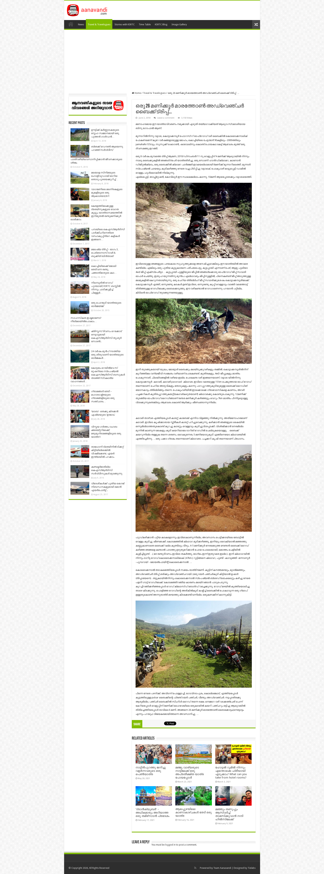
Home (71, 24)
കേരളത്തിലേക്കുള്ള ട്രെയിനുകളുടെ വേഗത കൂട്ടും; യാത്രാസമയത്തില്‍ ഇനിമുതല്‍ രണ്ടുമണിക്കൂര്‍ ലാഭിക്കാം (96, 213)
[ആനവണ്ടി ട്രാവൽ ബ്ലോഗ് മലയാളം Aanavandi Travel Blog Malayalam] (89, 9)
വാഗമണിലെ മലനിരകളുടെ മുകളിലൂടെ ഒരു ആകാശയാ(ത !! (106, 192)
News (81, 24)
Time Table (145, 24)
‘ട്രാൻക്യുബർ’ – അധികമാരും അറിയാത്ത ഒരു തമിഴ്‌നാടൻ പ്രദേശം (152, 813)
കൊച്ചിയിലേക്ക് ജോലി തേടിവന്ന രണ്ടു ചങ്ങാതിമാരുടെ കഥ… (104, 269)
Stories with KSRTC (125, 24)
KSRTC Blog (161, 24)
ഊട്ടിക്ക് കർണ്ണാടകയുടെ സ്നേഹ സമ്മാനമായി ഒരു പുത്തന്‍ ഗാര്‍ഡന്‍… (105, 133)
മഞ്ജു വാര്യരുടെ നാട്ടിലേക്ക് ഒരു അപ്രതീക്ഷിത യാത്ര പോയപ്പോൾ (189, 772)
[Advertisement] (162, 60)
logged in (170, 844)
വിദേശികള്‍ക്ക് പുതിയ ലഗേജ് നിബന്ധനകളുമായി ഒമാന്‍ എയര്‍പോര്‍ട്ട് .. (107, 487)
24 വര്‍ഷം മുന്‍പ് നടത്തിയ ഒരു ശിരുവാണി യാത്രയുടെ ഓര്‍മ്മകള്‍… (107, 354)
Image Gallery (179, 24)
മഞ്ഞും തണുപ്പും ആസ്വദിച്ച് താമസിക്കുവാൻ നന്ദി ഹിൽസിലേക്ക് (229, 814)
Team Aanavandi (222, 868)
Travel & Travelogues (99, 24)
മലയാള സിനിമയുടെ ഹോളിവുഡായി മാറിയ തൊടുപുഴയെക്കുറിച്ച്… (104, 176)
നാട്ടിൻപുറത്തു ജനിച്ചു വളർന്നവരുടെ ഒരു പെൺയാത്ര (151, 771)
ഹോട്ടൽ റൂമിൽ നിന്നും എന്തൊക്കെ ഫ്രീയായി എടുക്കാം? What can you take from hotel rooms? (231, 772)
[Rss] (195, 868)
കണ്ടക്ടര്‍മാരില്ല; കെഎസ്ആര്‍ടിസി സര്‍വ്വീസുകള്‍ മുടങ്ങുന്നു (106, 470)
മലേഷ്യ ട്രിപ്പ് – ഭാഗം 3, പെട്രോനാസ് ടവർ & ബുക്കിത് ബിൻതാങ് (104, 252)
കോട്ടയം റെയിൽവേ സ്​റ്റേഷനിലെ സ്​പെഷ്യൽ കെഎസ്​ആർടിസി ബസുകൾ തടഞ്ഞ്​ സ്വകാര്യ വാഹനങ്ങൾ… (97, 374)
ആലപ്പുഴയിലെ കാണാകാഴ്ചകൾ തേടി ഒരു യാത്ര (193, 812)
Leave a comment (165, 118)
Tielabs (252, 868)
